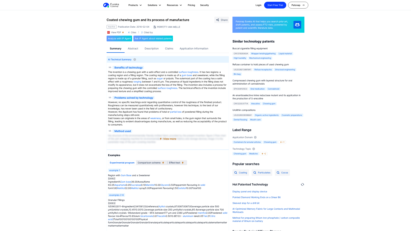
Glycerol (165, 185)
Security (204, 5)
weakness (155, 118)
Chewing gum (270, 142)
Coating (243, 172)
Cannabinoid (273, 89)
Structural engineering (285, 69)
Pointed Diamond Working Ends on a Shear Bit (256, 197)
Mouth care (255, 119)
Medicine (253, 153)
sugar (160, 78)
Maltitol (121, 188)
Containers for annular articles (247, 142)
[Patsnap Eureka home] (111, 5)
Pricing (191, 5)
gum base (187, 75)
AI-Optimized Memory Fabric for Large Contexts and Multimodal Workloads (266, 210)
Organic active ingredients (267, 115)
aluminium (188, 216)
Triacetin (161, 216)
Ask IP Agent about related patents (153, 38)
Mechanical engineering (260, 58)
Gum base (126, 181)
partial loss (175, 111)
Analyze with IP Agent (119, 38)
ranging (137, 81)
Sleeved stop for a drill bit (245, 203)
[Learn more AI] (297, 25)
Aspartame (120, 185)
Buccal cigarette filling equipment (250, 48)
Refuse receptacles (263, 69)
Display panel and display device (249, 191)
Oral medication (257, 89)
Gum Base (126, 175)
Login (258, 5)
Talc (205, 216)
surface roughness (188, 72)
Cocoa (284, 172)
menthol (202, 212)
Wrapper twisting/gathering (263, 53)
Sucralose (136, 185)
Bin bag (237, 74)
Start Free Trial (275, 5)
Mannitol (150, 185)
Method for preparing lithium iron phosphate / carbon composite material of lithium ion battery (266, 219)
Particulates (264, 172)
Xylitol (162, 206)
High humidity (240, 58)
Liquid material (285, 53)
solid (202, 185)
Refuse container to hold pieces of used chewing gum (260, 64)
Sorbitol (182, 188)
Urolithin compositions (243, 110)
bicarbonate (146, 216)
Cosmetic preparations (292, 115)
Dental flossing (240, 119)
